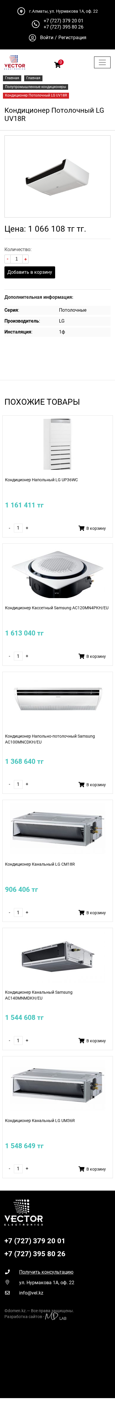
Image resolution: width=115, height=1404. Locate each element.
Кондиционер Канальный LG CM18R (40, 864)
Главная (12, 78)
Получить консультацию (46, 1272)
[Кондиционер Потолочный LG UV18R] (57, 176)
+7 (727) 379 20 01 (63, 21)
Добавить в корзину (29, 272)
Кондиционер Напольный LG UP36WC (41, 479)
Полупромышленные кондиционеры (35, 87)
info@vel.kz (31, 1293)
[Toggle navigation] (102, 62)
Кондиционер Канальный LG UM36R (40, 1120)
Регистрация (72, 37)
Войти (46, 37)
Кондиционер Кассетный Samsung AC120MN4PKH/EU (57, 607)
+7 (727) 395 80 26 (63, 27)
